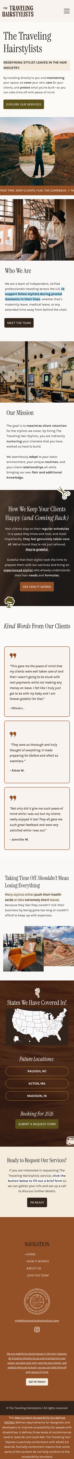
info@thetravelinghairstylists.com (37, 1320)
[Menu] (67, 11)
